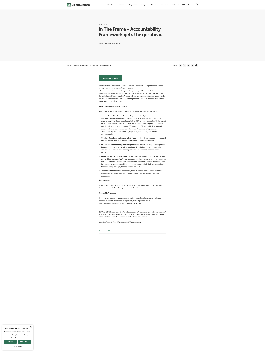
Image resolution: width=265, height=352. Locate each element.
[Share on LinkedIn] (180, 65)
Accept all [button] (10, 342)
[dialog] (17, 337)
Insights (144, 5)
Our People (121, 5)
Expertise (133, 5)
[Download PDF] (192, 65)
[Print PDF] (196, 65)
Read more (18, 338)
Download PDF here (110, 78)
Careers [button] (163, 5)
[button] (17, 346)
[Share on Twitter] (184, 65)
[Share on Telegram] (188, 65)
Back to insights (105, 231)
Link (123, 99)
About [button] (109, 5)
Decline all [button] (24, 342)
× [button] (31, 327)
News (153, 5)
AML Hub (185, 5)
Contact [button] (174, 5)
